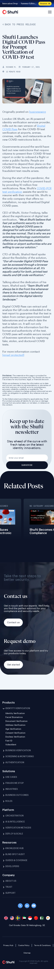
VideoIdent (10, 745)
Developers (12, 866)
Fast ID (8, 741)
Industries (11, 789)
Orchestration (14, 816)
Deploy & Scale (14, 834)
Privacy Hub (8, 945)
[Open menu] (49, 12)
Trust (8, 887)
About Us (10, 881)
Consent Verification (15, 733)
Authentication (14, 763)
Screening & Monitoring (19, 757)
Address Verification (15, 725)
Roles (8, 801)
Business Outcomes (16, 795)
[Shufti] (10, 12)
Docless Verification (15, 737)
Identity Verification (17, 708)
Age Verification (13, 729)
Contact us (13, 622)
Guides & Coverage (16, 860)
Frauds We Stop (14, 783)
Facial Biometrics (14, 717)
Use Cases (11, 777)
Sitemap (27, 953)
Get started (13, 664)
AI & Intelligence (15, 822)
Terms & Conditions (42, 945)
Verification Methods (18, 828)
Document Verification (16, 721)
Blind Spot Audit (15, 854)
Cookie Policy (23, 945)
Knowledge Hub (14, 848)
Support (10, 893)
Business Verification (18, 750)
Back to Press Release (20, 24)
